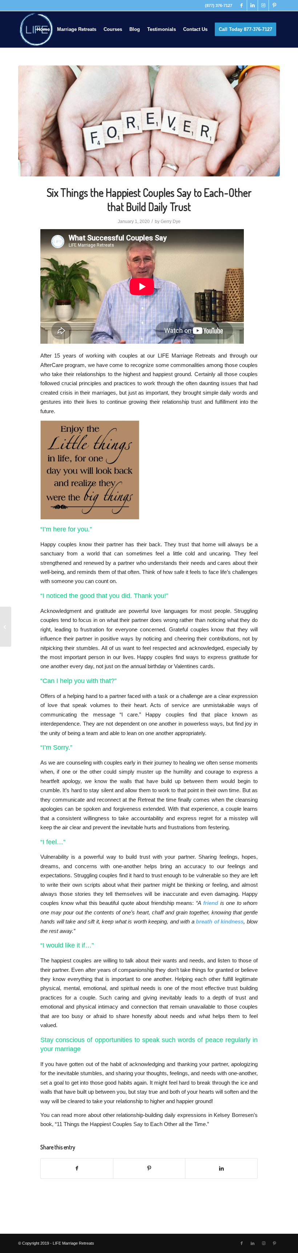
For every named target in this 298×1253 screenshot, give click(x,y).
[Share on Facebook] (77, 1168)
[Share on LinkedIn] (221, 1168)
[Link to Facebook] (241, 5)
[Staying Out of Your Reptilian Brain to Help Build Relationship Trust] (5, 627)
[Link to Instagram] (263, 5)
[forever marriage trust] (149, 120)
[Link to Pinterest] (274, 5)
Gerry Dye (171, 221)
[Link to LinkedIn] (252, 5)
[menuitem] (43, 29)
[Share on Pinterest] (149, 1168)
